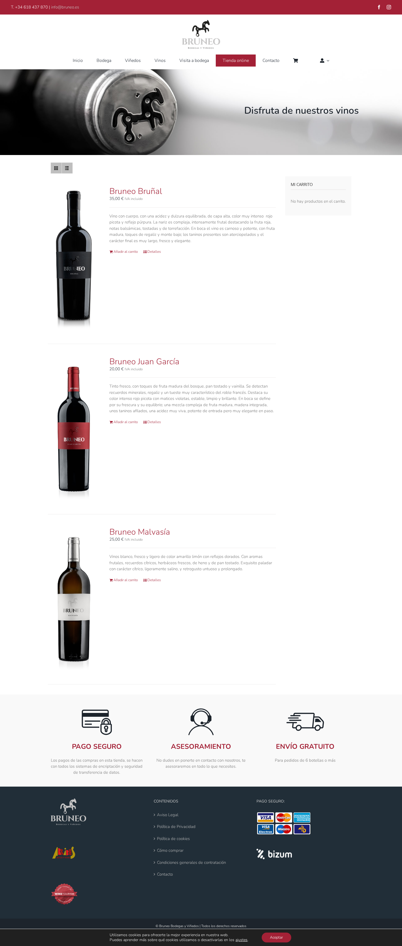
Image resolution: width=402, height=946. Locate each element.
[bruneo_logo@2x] (201, 22)
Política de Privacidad (176, 826)
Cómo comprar (170, 850)
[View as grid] (56, 168)
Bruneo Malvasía (139, 532)
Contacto (165, 874)
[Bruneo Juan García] (74, 429)
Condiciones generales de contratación (191, 862)
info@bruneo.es (65, 7)
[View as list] (67, 168)
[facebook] (379, 7)
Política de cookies (173, 838)
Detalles (154, 251)
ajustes (241, 940)
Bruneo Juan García (144, 361)
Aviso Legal (167, 815)
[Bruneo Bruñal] (74, 258)
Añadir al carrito (125, 251)
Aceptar (276, 937)
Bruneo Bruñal (135, 191)
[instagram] (389, 7)
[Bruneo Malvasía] (74, 599)
